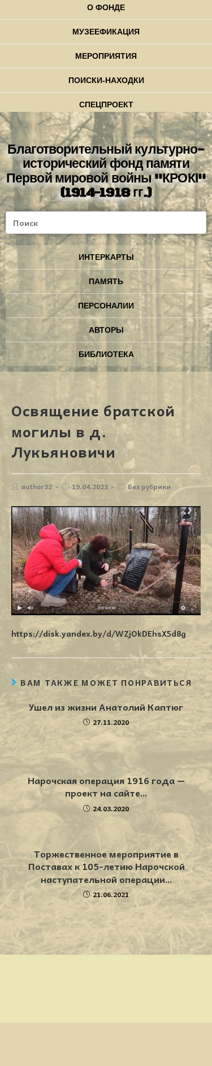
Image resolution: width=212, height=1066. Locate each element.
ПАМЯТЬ (106, 281)
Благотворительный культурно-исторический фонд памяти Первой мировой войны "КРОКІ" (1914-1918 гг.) (106, 171)
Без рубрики (149, 486)
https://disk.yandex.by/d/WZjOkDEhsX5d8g (98, 633)
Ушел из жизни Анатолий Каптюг (106, 706)
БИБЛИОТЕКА (106, 354)
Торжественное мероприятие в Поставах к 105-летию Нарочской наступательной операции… (106, 866)
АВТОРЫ (106, 329)
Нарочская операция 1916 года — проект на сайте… (106, 786)
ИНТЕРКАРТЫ (106, 257)
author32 (36, 486)
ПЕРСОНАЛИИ (106, 305)
